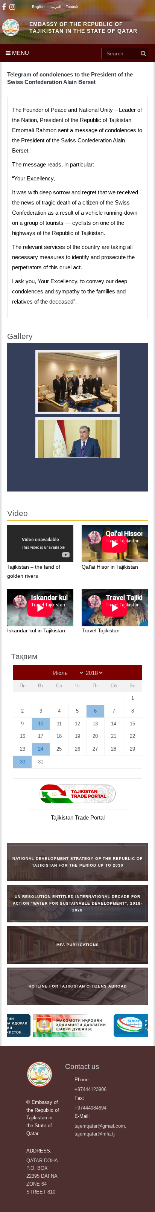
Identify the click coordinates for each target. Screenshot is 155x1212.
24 (40, 749)
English (38, 7)
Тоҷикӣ (72, 7)
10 (40, 724)
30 (22, 762)
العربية (56, 7)
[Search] (143, 53)
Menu (20, 53)
